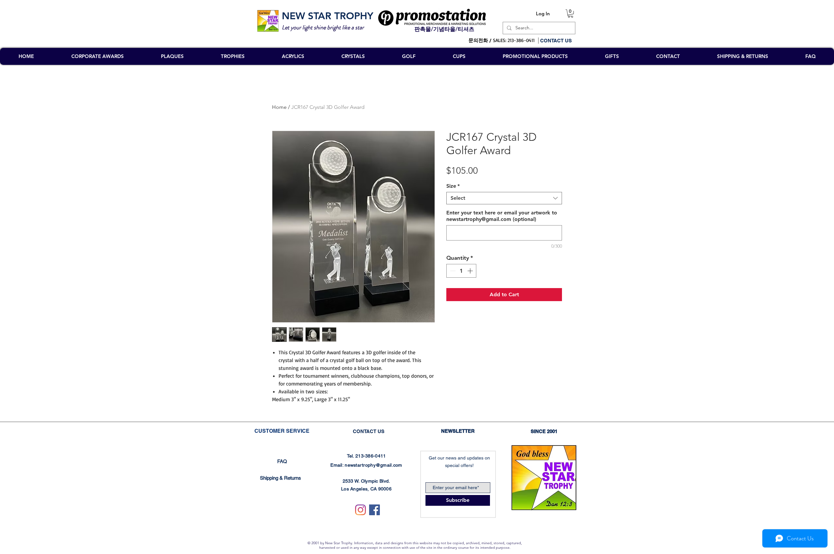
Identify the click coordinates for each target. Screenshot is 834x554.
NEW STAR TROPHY (327, 16)
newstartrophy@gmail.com (373, 465)
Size (453, 186)
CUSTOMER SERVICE (281, 431)
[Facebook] (374, 509)
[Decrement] (452, 270)
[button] (570, 13)
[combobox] (504, 198)
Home (279, 107)
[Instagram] (360, 509)
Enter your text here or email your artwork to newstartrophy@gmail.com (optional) (501, 216)
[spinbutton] (461, 270)
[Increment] (471, 270)
